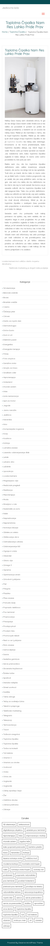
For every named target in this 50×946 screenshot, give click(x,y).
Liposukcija (8, 471)
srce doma (8, 909)
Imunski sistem (9, 387)
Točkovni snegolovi (11, 734)
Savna (6, 654)
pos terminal (8, 881)
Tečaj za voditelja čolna (13, 701)
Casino (6, 307)
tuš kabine (32, 914)
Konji (5, 433)
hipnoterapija (9, 835)
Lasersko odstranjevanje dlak (16, 452)
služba (28, 903)
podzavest (8, 875)
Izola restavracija (11, 396)
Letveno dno (8, 462)
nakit (5, 869)
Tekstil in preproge (11, 706)
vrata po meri (20, 920)
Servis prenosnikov (11, 664)
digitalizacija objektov (13, 830)
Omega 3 (7, 565)
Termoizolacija (9, 725)
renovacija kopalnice (33, 892)
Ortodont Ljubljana (11, 579)
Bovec (6, 297)
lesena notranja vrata (12, 858)
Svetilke (6, 692)
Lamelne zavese (10, 448)
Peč (5, 584)
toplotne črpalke (10, 914)
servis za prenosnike (12, 903)
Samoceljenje (9, 650)
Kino (5, 424)
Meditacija (8, 490)
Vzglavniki (7, 786)
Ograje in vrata (10, 551)
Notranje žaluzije (10, 527)
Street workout (9, 687)
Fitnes (6, 354)
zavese (38, 920)
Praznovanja (9, 617)
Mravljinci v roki (10, 504)
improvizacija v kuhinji (35, 835)
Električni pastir (10, 340)
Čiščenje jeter (9, 311)
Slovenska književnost (12, 668)
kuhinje (26, 852)
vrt (30, 920)
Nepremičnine (9, 523)
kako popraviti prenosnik (14, 847)
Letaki (6, 457)
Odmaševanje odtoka (13, 541)
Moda (5, 499)
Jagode (6, 405)
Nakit (5, 513)
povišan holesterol (26, 881)
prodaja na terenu (34, 886)
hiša (20, 835)
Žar (4, 795)
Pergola (6, 588)
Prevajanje (8, 621)
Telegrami (7, 715)
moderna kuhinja (10, 864)
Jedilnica (7, 415)
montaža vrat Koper (31, 864)
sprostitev (38, 903)
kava (5, 852)
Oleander (7, 556)
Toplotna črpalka (17, 32)
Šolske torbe (8, 673)
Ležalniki (7, 466)
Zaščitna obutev (10, 800)
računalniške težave (12, 892)
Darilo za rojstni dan (12, 321)
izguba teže (25, 841)
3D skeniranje (9, 824)
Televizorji (7, 720)
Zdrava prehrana (10, 804)
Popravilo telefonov (11, 607)
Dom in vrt (7, 335)
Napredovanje (9, 518)
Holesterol (7, 382)
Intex (5, 391)
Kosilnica (7, 438)
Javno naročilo (9, 410)
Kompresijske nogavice (13, 429)
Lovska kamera (10, 476)
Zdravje (6, 809)
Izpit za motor (9, 401)
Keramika (7, 419)
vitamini (6, 920)
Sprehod (7, 678)
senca (19, 897)
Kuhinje (6, 443)
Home (5, 32)
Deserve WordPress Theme (31, 942)
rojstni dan (8, 897)
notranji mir (39, 869)
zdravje (6, 926)
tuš (22, 914)
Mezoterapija (9, 495)
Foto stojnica (9, 358)
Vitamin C (7, 758)
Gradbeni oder (9, 372)
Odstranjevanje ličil (11, 546)
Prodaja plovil (9, 626)
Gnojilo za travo (10, 368)
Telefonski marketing (12, 711)
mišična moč (31, 858)
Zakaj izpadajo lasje (12, 790)
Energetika (8, 344)
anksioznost (24, 824)
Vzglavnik (7, 781)
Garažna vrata (9, 363)
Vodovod (7, 767)
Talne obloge (9, 696)
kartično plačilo (35, 847)
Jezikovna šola (10, 7)
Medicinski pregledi (11, 485)
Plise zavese (8, 598)
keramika (15, 852)
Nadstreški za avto (11, 509)
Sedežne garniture (11, 659)
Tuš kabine (8, 753)
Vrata (5, 772)
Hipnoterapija (9, 377)
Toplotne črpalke (10, 743)
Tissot (6, 729)
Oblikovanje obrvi (11, 537)
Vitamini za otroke (11, 762)
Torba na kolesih (10, 748)
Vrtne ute (7, 776)
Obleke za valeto (10, 532)
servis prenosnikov (33, 897)
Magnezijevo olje (10, 480)
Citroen (6, 316)
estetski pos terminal (35, 830)
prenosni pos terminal (12, 886)
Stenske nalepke (10, 682)
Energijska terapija (11, 349)
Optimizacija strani (11, 574)
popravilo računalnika (25, 875)
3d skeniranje (9, 288)
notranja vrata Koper (20, 869)
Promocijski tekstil (11, 635)
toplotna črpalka (14, 141)
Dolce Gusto (8, 330)
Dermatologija (9, 325)
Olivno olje (8, 560)
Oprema (7, 570)
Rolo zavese (8, 645)
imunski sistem (9, 841)
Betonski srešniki (10, 293)
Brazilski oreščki (10, 302)
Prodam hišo (9, 631)
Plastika (6, 593)
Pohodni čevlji (9, 603)
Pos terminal (8, 612)
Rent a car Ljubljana (12, 640)
